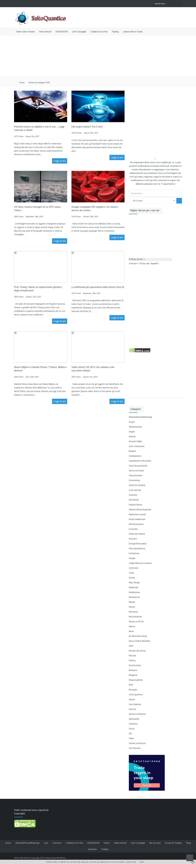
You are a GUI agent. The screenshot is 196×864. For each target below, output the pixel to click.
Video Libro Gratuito (25, 31)
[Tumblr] (145, 3)
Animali (132, 436)
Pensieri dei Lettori (137, 650)
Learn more (131, 862)
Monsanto (133, 611)
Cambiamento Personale (140, 460)
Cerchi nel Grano (136, 470)
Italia (131, 572)
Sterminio (133, 723)
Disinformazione (136, 524)
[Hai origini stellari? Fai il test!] (98, 121)
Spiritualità (134, 718)
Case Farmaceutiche (138, 465)
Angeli (132, 431)
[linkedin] (130, 3)
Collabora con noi (98, 31)
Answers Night (135, 441)
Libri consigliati (79, 31)
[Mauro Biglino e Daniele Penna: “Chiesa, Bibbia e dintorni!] (40, 362)
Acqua (132, 421)
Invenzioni (133, 568)
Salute (132, 699)
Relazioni (133, 670)
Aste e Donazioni (136, 446)
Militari (132, 602)
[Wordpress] (149, 3)
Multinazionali (135, 616)
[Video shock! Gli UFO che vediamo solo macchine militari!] (98, 362)
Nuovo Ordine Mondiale (139, 641)
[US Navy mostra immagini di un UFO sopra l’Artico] (40, 201)
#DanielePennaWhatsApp (140, 417)
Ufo (130, 733)
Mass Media (134, 582)
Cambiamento (135, 456)
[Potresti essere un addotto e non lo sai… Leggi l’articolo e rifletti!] (40, 121)
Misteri (132, 607)
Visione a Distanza (137, 743)
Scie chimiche (135, 704)
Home (22, 82)
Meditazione (134, 592)
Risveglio (133, 689)
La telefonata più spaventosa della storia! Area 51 (97, 287)
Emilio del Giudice (137, 533)
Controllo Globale (137, 485)
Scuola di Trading (173, 843)
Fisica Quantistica (137, 548)
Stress (132, 728)
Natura (132, 626)
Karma (132, 577)
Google (132, 558)
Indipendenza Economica (140, 563)
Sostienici (92, 849)
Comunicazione (135, 475)
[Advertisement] (98, 57)
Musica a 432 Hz (136, 621)
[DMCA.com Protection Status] (139, 351)
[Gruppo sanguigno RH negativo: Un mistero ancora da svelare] (98, 201)
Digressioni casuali (137, 514)
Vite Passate (134, 748)
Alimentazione (135, 426)
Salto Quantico (136, 694)
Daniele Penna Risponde (140, 509)
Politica (132, 660)
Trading (115, 31)
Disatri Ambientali (137, 519)
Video (131, 738)
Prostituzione (135, 665)
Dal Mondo (134, 499)
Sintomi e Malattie (137, 714)
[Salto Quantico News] (40, 25)
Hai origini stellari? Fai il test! (87, 126)
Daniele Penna (135, 504)
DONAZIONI (62, 31)
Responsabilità (135, 680)
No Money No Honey (138, 636)
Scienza (132, 709)
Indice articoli (45, 31)
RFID (131, 684)
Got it (142, 862)
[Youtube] (141, 3)
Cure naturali (135, 490)
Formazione (134, 553)
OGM (131, 645)
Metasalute (134, 597)
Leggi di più (60, 161)
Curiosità (133, 495)
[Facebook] (126, 3)
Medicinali (133, 587)
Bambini (132, 451)
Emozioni (133, 538)
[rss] (138, 3)
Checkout (56, 843)
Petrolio (132, 655)
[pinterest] (134, 3)
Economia (133, 529)
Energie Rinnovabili (137, 543)
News (131, 631)
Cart (46, 843)
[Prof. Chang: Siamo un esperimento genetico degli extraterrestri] (40, 282)
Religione (133, 675)
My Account (155, 843)
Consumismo (134, 480)
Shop (188, 843)
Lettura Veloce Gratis (133, 31)
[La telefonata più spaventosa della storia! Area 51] (98, 282)
